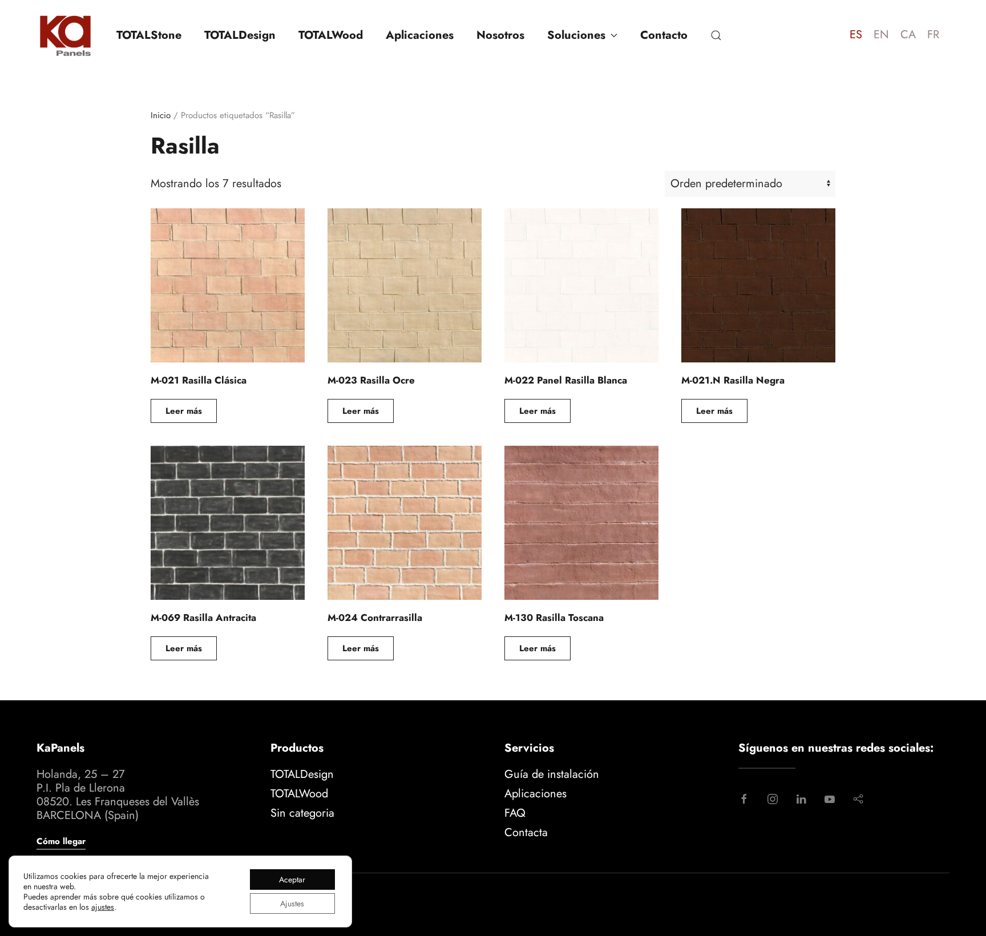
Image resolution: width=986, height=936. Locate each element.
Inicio (161, 115)
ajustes (102, 907)
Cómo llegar (61, 841)
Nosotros (500, 35)
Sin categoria (302, 813)
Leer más (183, 411)
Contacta (526, 832)
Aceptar (292, 879)
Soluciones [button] (576, 35)
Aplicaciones (420, 35)
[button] (716, 35)
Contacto (664, 35)
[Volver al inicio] (65, 35)
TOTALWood (330, 35)
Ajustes (292, 903)
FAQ (515, 813)
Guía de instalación (551, 774)
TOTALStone (148, 35)
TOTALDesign (240, 35)
